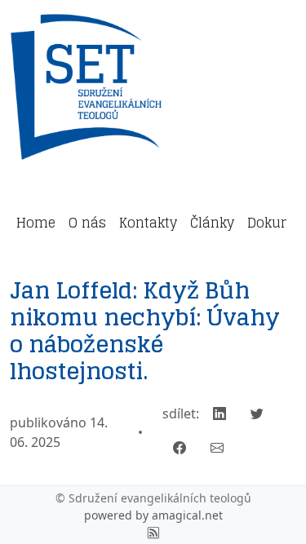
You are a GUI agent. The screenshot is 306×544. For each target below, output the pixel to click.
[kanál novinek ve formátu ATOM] (153, 532)
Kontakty (148, 222)
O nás (87, 222)
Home (35, 222)
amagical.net (187, 515)
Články (212, 222)
